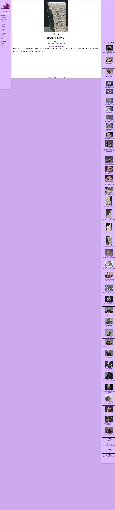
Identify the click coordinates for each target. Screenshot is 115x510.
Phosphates (3, 33)
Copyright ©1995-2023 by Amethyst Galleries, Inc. (56, 77)
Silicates (3, 34)
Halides (2, 30)
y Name (3, 21)
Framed (2, 22)
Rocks (2, 43)
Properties (3, 41)
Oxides (2, 31)
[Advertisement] (5, 69)
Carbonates (3, 27)
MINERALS (5, 11)
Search (2, 45)
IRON (105, 42)
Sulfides (2, 37)
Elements (3, 29)
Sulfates (2, 35)
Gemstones (3, 19)
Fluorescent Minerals (6, 38)
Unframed (3, 24)
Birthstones (3, 17)
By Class (3, 26)
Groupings (3, 15)
